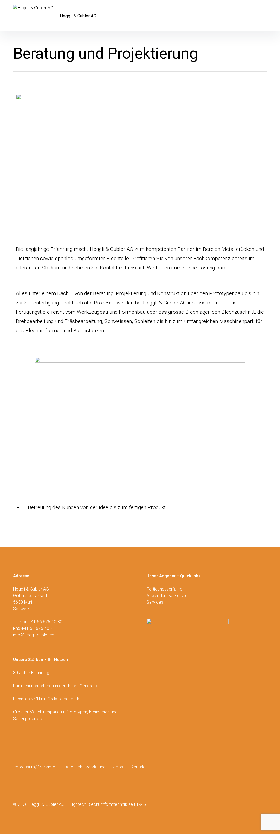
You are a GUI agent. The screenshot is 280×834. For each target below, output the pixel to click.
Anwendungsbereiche (167, 595)
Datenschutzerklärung (85, 767)
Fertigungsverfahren (166, 589)
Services (155, 602)
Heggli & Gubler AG (78, 16)
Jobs (118, 767)
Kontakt (138, 767)
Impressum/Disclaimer (35, 767)
